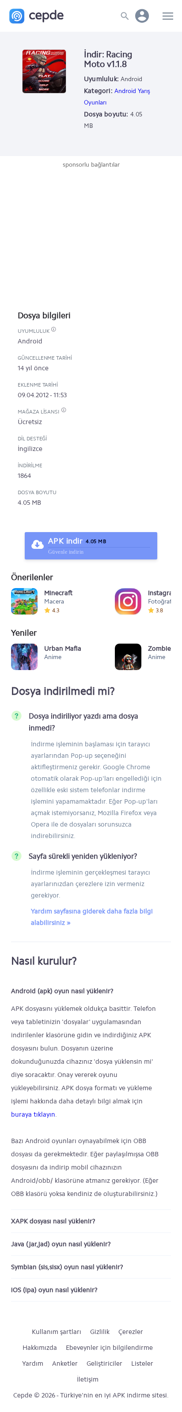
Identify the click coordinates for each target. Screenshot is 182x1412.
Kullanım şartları (56, 1332)
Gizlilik (100, 1332)
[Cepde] (36, 16)
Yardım (32, 1363)
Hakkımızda (40, 1348)
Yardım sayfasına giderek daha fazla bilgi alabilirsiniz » (92, 917)
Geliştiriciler (104, 1363)
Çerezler (130, 1332)
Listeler (142, 1363)
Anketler (65, 1363)
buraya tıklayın (33, 1114)
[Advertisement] (91, 235)
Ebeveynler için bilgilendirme (109, 1348)
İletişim (88, 1379)
